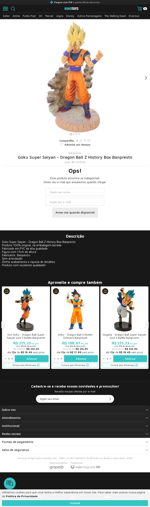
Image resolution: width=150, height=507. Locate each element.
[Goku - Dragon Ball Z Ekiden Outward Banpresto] (75, 328)
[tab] (71, 134)
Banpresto (75, 153)
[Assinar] (110, 399)
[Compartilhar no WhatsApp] (81, 140)
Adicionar (31, 358)
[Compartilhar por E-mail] (89, 140)
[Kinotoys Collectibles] (71, 8)
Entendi (75, 503)
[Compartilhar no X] (85, 140)
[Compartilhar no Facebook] (77, 140)
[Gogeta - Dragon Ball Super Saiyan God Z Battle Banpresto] (124, 328)
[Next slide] (145, 78)
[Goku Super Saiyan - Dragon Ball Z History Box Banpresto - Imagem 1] (75, 78)
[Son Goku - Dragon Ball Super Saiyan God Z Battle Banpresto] (26, 328)
